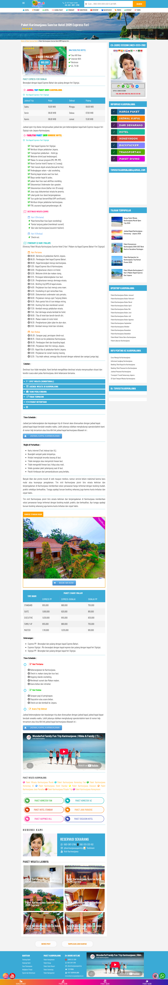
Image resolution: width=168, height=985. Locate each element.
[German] (119, 51)
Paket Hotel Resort (49, 966)
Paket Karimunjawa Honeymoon (87, 789)
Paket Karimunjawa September (121, 323)
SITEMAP (128, 10)
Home (22, 41)
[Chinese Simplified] (141, 51)
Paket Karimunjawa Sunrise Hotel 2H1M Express (42, 904)
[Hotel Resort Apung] (128, 134)
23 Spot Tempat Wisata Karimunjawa (123, 378)
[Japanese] (134, 51)
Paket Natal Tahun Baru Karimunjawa (123, 337)
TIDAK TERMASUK (36, 396)
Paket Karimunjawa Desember (121, 333)
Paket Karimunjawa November (121, 330)
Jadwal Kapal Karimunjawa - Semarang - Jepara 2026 (133, 232)
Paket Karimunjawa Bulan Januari (122, 295)
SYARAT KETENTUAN (38, 401)
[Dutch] (127, 51)
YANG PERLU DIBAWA (38, 391)
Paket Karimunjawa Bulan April (121, 305)
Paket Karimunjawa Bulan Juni (121, 312)
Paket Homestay (48, 970)
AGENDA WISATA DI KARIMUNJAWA (43, 386)
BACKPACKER (107, 10)
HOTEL (47, 10)
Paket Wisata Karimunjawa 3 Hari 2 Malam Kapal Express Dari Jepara (133, 272)
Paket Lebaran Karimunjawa (120, 340)
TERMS (138, 10)
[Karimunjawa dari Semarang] (128, 128)
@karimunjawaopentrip (74, 966)
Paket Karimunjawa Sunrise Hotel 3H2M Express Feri (42, 927)
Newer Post (45, 944)
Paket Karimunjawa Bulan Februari (122, 298)
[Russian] (129, 51)
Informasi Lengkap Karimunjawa (121, 361)
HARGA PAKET (58, 10)
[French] (117, 51)
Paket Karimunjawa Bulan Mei (120, 309)
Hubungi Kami (26, 963)
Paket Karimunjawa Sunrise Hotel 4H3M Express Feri (84, 904)
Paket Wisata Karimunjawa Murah (40, 782)
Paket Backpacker (49, 973)
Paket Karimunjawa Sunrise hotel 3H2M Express (84, 880)
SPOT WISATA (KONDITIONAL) (41, 381)
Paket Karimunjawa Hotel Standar (53, 785)
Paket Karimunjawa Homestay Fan (71, 782)
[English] (114, 51)
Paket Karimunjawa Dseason (84, 785)
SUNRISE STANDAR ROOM (33, 514)
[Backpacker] (128, 148)
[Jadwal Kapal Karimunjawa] (128, 121)
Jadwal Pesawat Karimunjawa (121, 371)
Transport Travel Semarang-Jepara (123, 375)
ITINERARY (71, 10)
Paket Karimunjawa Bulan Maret (121, 302)
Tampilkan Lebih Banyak (77, 944)
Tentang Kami (26, 960)
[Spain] (122, 51)
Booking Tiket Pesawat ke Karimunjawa (124, 368)
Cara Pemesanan (27, 966)
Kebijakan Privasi (27, 970)
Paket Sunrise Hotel (31, 41)
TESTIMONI (70, 969)
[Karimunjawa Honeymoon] (128, 141)
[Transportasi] (128, 154)
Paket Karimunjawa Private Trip (60, 789)
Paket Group (47, 963)
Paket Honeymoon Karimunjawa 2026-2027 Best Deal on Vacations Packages (134, 246)
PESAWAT (36, 10)
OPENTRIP (95, 10)
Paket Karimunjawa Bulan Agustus (122, 319)
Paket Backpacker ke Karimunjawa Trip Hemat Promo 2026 (132, 259)
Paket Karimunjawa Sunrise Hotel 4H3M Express (42, 880)
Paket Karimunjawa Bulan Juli (121, 316)
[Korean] (136, 51)
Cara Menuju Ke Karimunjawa (120, 357)
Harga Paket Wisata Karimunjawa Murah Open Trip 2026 (132, 220)
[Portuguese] (131, 51)
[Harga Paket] (128, 114)
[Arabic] (139, 51)
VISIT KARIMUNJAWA (73, 973)
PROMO (119, 10)
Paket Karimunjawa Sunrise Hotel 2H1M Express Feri (84, 927)
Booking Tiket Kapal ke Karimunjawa (123, 364)
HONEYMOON (83, 10)
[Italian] (124, 51)
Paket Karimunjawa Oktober (120, 326)
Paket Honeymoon (49, 960)
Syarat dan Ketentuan (28, 973)
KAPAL (27, 10)
